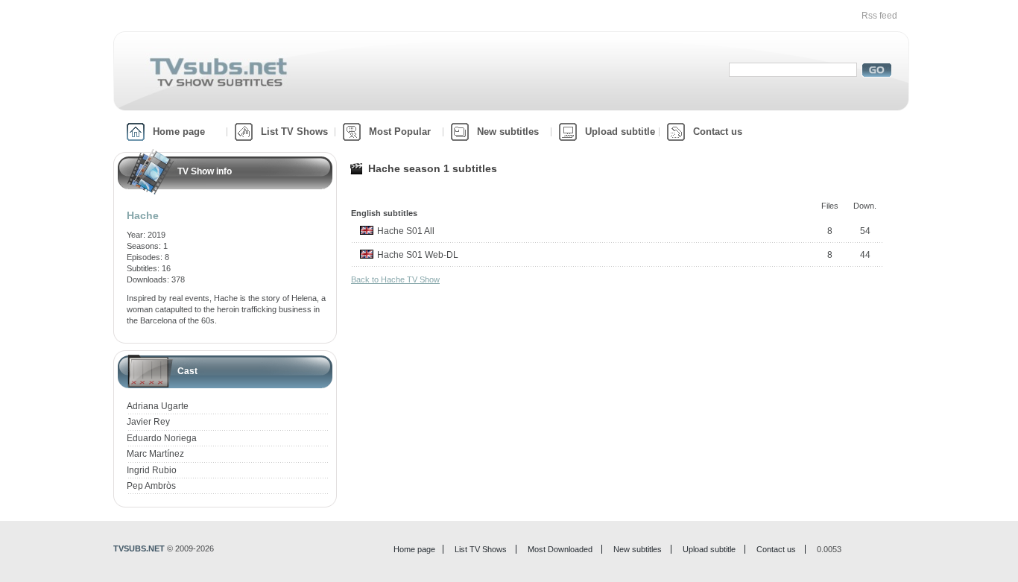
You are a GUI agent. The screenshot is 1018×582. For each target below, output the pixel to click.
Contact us (717, 131)
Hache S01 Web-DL (417, 255)
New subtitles (508, 131)
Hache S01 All (405, 231)
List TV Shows (294, 131)
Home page (179, 131)
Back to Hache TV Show (395, 279)
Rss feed (879, 15)
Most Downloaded (560, 549)
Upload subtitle (620, 131)
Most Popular (400, 131)
